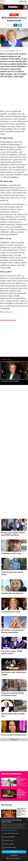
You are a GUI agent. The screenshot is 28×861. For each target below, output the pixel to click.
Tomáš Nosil (6, 312)
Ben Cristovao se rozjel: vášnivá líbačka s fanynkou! (13, 674)
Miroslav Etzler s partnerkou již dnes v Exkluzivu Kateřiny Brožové (12, 631)
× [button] (26, 819)
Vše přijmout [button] (14, 851)
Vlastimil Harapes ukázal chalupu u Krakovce (12, 573)
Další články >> (14, 739)
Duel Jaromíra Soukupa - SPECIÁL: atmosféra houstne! (12, 652)
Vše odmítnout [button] (14, 855)
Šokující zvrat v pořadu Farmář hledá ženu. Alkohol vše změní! (12, 694)
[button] (14, 830)
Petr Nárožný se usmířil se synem (11, 553)
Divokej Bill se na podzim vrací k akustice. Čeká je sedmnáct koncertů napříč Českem (21, 812)
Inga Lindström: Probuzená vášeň (22, 780)
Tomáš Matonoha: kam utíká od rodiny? (10, 381)
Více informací (23, 828)
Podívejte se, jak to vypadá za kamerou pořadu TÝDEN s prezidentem (13, 534)
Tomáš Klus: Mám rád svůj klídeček (12, 593)
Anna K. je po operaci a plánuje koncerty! (13, 735)
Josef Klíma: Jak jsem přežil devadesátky (21, 792)
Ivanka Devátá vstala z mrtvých (10, 612)
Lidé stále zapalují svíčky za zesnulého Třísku (13, 715)
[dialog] (14, 839)
